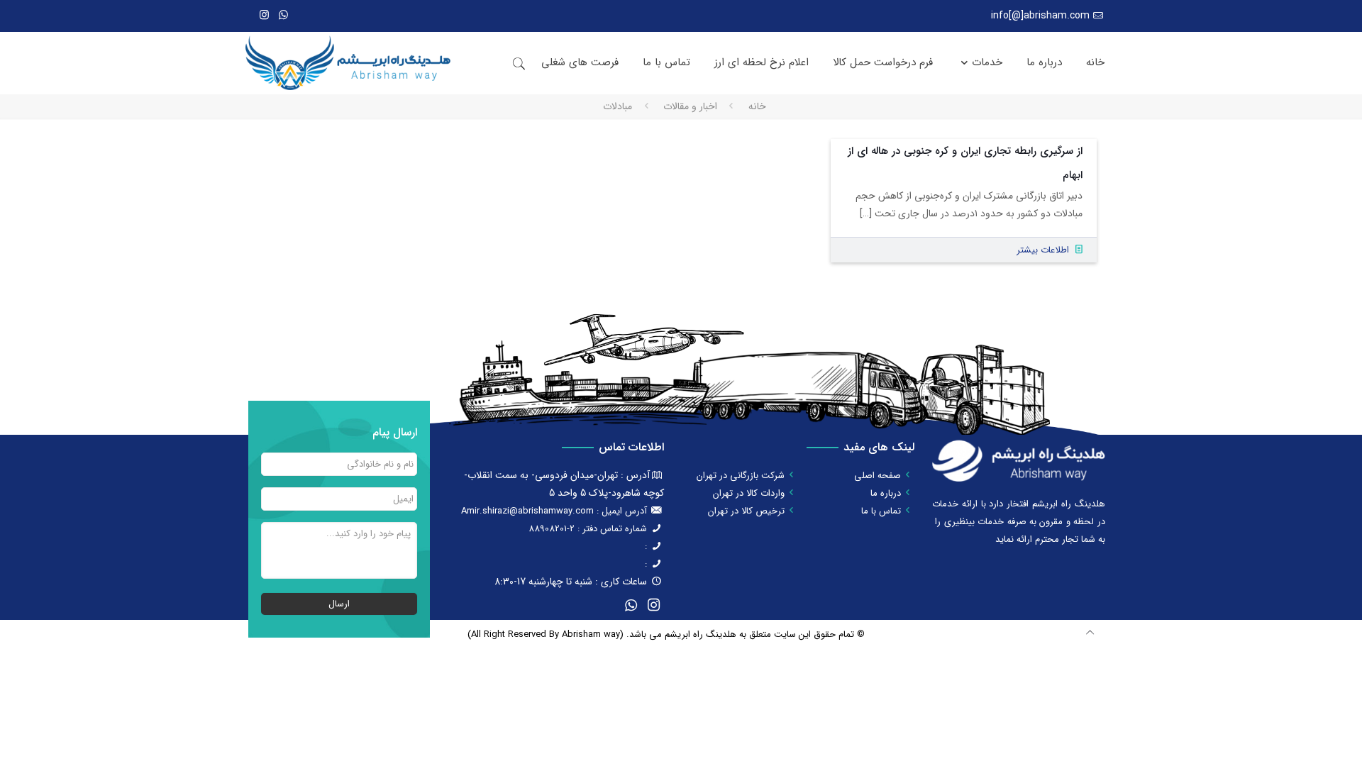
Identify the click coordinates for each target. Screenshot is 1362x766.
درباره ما (885, 493)
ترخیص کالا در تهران (746, 511)
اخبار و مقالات (690, 106)
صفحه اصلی (877, 475)
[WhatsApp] (283, 15)
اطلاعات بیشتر (1043, 250)
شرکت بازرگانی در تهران (741, 475)
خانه (757, 106)
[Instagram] (264, 15)
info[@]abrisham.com (1040, 15)
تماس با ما (881, 511)
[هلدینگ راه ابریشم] (347, 63)
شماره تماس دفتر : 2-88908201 (587, 528)
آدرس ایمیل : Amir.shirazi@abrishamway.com (554, 511)
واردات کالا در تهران (749, 493)
